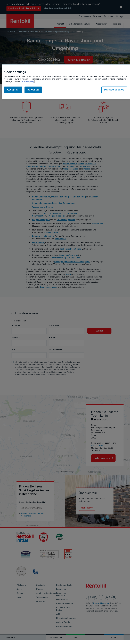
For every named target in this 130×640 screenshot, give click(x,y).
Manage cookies (114, 89)
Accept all (13, 89)
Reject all (33, 89)
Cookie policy (28, 81)
